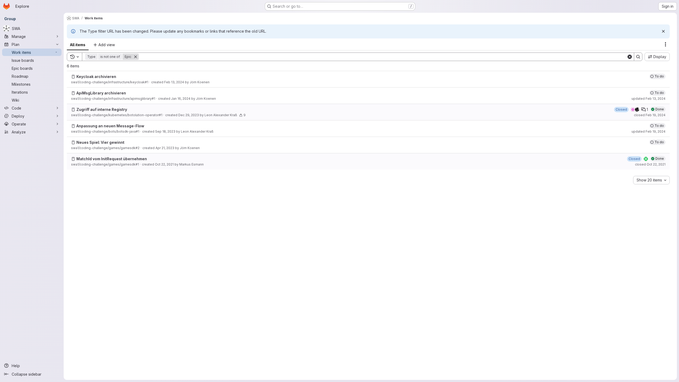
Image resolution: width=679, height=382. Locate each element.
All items (77, 44)
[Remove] (135, 57)
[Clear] (629, 57)
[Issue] (73, 77)
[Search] (638, 57)
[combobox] (651, 180)
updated (648, 99)
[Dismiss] (663, 31)
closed (649, 115)
